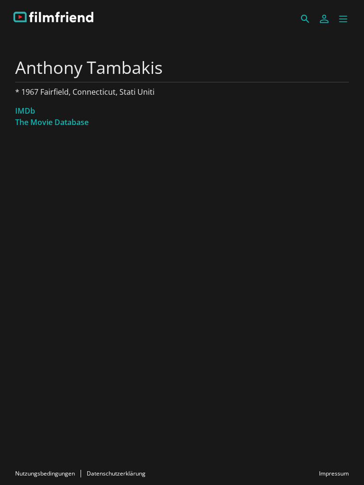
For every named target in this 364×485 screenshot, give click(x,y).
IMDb (25, 111)
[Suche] (305, 18)
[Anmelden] (324, 18)
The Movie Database (52, 122)
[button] (343, 18)
